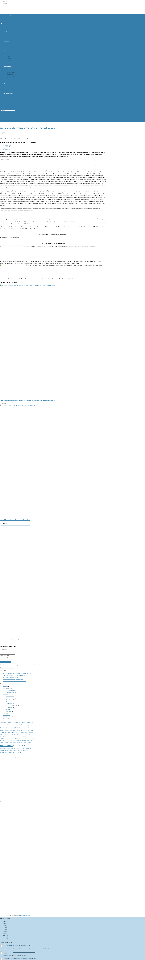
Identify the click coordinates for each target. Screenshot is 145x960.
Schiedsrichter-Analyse (20, 746)
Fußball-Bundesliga (18, 736)
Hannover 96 (27, 738)
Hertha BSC (32, 738)
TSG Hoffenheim (28, 748)
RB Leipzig (32, 740)
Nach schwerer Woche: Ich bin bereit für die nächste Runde (23, 958)
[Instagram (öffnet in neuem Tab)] (3, 10)
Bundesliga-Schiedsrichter (26, 727)
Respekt (1, 742)
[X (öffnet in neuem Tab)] (3, 6)
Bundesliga (17, 727)
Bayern (1, 727)
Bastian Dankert (32, 724)
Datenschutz (5, 1)
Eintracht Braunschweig (5, 732)
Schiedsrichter (6, 745)
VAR (7, 750)
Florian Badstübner (25, 734)
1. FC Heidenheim (3, 722)
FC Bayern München (23, 732)
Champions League (10, 696)
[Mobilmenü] (1, 116)
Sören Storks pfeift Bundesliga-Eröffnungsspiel (13, 679)
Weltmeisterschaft (10, 692)
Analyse (21, 725)
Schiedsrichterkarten (14, 748)
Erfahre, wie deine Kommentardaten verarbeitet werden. (38, 665)
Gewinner (12, 738)
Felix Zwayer (19, 734)
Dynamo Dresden (30, 730)
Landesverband (19, 740)
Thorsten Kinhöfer (13, 705)
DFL (25, 730)
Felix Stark (13, 734)
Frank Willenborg (11, 736)
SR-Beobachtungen (7, 716)
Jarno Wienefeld (9, 740)
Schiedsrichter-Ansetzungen (5, 748)
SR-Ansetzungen (6, 715)
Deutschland (18, 730)
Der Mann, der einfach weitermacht (10, 677)
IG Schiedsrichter (7, 145)
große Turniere (6, 688)
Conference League (10, 698)
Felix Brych (7, 734)
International (5, 694)
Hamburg (22, 738)
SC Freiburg (29, 742)
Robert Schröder (19, 742)
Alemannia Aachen (29, 722)
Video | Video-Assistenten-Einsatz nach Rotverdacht (15, 520)
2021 (4, 931)
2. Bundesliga (9, 707)
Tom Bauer (22, 748)
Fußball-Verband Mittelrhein (27, 736)
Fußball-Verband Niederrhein (5, 738)
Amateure (5, 686)
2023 (4, 927)
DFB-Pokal (8, 711)
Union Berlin (3, 750)
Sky (19, 748)
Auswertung (26, 724)
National (5, 701)
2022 (4, 929)
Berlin (4, 727)
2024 (4, 925)
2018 (4, 936)
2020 (4, 933)
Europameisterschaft (10, 690)
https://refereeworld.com (25, 915)
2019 (4, 935)
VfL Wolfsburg (25, 750)
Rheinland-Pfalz (6, 742)
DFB (22, 730)
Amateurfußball (15, 724)
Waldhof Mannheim (3, 752)
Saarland (24, 742)
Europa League (9, 699)
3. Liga (7, 709)
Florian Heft (31, 734)
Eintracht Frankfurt (15, 732)
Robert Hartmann (13, 742)
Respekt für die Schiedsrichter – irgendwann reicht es (14, 681)
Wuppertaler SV (18, 752)
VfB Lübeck (15, 750)
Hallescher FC (17, 738)
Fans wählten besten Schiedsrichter (10, 640)
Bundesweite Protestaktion (4, 730)
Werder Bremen (11, 752)
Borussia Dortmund (9, 727)
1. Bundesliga (9, 703)
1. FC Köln (9, 722)
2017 (4, 938)
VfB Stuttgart (20, 750)
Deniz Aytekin (12, 730)
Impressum (5, 3)
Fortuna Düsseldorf (3, 736)
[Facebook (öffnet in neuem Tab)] (3, 8)
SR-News (5, 718)
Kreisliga (13, 740)
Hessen (1, 740)
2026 (4, 921)
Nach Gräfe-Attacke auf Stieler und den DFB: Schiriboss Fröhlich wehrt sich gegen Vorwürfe (27, 400)
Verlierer (10, 750)
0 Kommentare (6, 149)
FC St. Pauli (2, 734)
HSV (4, 740)
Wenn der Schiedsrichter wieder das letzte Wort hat (14, 675)
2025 (4, 923)
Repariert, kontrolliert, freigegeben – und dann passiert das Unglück (17, 673)
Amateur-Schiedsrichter (5, 724)
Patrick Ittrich (26, 740)
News (4, 133)
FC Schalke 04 (30, 732)
